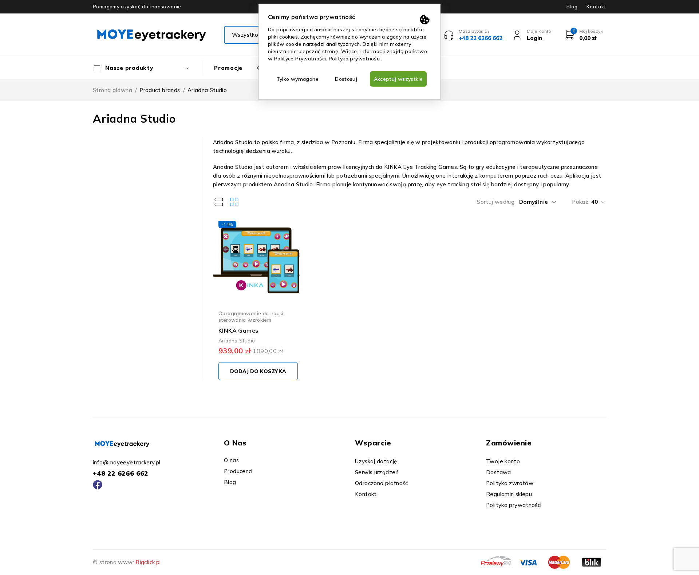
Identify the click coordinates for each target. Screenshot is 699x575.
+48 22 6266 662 (121, 473)
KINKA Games (238, 330)
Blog (572, 6)
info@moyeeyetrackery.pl (127, 462)
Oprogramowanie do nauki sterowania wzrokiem (251, 316)
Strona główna (112, 90)
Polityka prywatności (355, 58)
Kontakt (596, 6)
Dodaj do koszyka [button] (258, 371)
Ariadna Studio (236, 340)
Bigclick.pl (148, 562)
